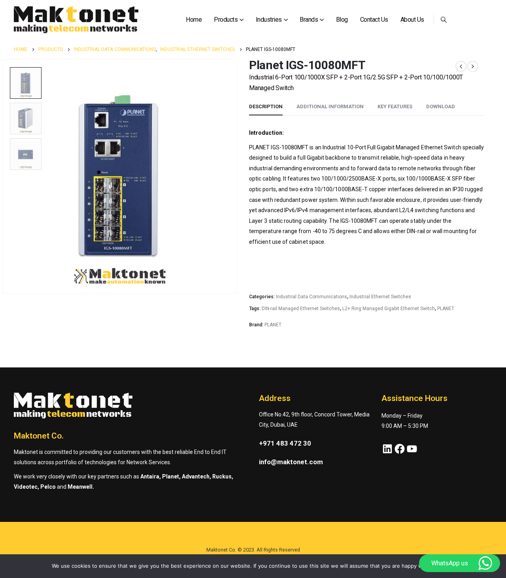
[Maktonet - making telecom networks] (76, 20)
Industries (269, 19)
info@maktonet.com (291, 462)
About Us (412, 19)
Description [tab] (266, 106)
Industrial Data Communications (311, 296)
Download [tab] (440, 106)
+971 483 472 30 (285, 443)
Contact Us (374, 19)
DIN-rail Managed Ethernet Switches (301, 308)
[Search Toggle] (443, 20)
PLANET (445, 308)
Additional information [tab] (330, 106)
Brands (309, 19)
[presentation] (235, 177)
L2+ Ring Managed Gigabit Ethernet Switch (388, 308)
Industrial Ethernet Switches (380, 296)
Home (194, 19)
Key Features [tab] (395, 106)
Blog (342, 19)
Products (226, 19)
